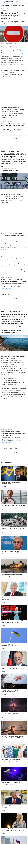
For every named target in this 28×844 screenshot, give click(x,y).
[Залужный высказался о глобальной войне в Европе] (14, 477)
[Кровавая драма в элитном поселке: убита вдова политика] (14, 778)
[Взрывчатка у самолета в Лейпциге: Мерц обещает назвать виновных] (14, 662)
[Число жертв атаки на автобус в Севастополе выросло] (14, 685)
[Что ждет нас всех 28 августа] (14, 708)
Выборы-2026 (6, 5)
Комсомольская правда (16, 8)
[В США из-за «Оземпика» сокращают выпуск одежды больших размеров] (14, 754)
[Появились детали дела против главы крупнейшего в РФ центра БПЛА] (14, 731)
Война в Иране (16, 5)
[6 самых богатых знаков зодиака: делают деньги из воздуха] (14, 500)
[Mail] (5, 1)
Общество (3, 10)
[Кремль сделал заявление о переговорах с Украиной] (14, 593)
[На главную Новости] (9, 1)
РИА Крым (12, 148)
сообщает (21, 51)
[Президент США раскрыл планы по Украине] (14, 801)
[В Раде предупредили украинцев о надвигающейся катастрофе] (14, 639)
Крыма (23, 53)
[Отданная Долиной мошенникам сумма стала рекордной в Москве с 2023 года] (14, 824)
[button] (14, 34)
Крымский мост (5, 253)
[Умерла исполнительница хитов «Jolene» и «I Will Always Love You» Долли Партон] (14, 616)
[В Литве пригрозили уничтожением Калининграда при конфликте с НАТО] (14, 570)
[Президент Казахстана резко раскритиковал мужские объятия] (14, 546)
